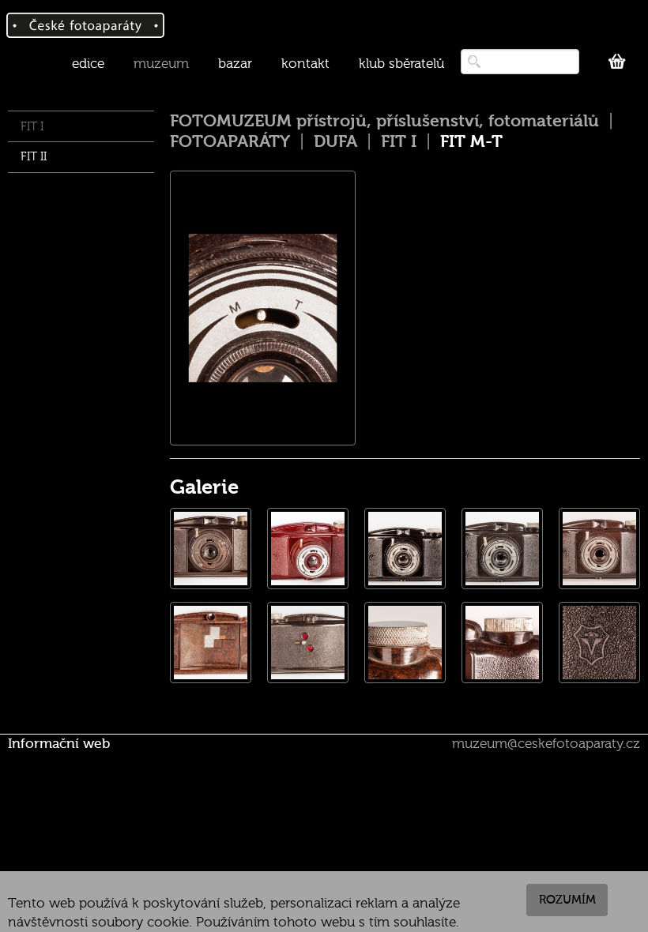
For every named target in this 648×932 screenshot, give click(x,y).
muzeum (161, 63)
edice (88, 63)
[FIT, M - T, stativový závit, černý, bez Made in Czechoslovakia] (405, 548)
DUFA (335, 141)
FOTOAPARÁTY (230, 141)
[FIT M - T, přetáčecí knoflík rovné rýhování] (502, 642)
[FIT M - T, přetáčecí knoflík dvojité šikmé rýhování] (405, 642)
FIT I (32, 126)
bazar (235, 63)
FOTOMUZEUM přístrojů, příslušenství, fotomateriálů (384, 120)
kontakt (305, 63)
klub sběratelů (401, 63)
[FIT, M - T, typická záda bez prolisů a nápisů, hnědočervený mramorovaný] (307, 642)
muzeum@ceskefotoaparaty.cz (546, 743)
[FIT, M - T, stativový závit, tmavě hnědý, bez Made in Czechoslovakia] (502, 548)
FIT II (34, 156)
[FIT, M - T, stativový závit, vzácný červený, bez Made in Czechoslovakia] (307, 548)
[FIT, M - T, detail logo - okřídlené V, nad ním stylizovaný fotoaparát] (599, 642)
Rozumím (567, 900)
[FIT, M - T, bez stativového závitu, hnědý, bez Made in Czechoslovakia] (210, 548)
